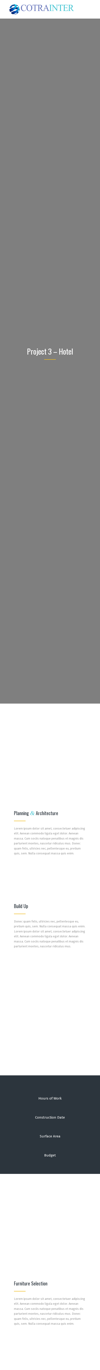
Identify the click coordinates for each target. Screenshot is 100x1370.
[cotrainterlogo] (41, 9)
